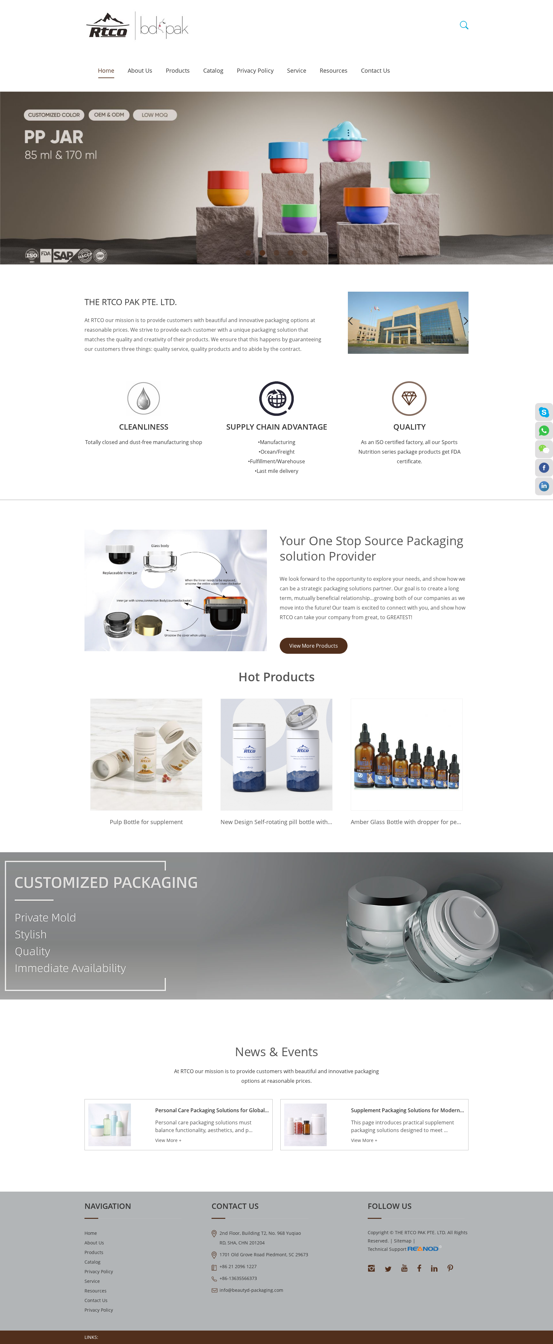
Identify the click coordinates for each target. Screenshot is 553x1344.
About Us (140, 70)
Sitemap (403, 1241)
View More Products (313, 645)
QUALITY (409, 426)
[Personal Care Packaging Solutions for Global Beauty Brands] (109, 1125)
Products (178, 70)
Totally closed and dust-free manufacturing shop (143, 442)
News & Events (276, 1051)
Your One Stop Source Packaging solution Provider (371, 548)
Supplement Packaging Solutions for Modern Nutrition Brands (408, 1110)
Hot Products (276, 676)
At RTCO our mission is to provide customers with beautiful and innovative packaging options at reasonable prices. (276, 1076)
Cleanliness (143, 426)
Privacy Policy (255, 70)
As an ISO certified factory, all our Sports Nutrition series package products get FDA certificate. (409, 452)
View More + (168, 1140)
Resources (334, 70)
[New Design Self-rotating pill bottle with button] (146, 755)
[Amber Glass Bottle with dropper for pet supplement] (276, 755)
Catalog (213, 70)
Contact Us (375, 70)
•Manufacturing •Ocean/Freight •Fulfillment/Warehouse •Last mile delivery (276, 456)
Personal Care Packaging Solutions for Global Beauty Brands (212, 1110)
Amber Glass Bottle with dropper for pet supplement (276, 822)
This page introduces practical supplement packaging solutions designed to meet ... (402, 1126)
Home (106, 70)
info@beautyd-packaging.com (251, 1290)
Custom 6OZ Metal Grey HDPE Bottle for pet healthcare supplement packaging (407, 822)
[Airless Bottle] (408, 352)
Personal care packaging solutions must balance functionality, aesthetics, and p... (203, 1126)
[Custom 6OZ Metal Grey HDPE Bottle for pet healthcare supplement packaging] (407, 755)
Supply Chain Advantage (276, 426)
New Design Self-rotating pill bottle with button (146, 822)
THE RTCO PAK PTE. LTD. (130, 302)
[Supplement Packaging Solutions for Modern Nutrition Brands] (305, 1125)
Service (296, 70)
